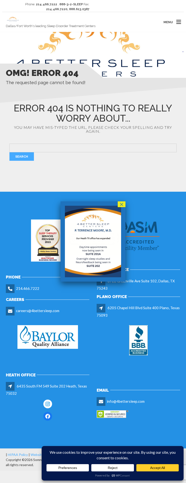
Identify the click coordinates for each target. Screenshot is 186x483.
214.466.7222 (27, 288)
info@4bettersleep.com (126, 401)
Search (21, 156)
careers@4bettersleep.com (37, 310)
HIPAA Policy (18, 455)
